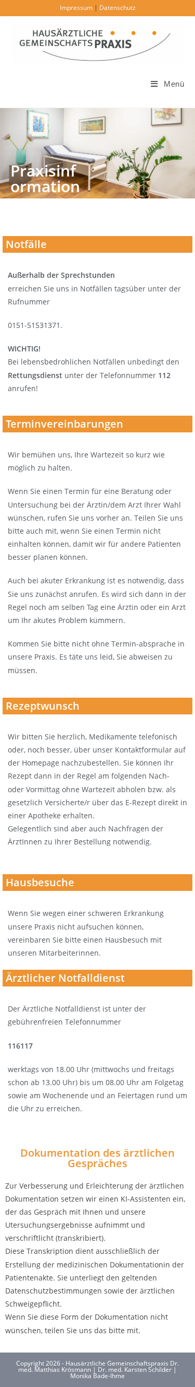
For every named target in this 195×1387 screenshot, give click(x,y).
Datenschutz (117, 7)
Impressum (76, 7)
